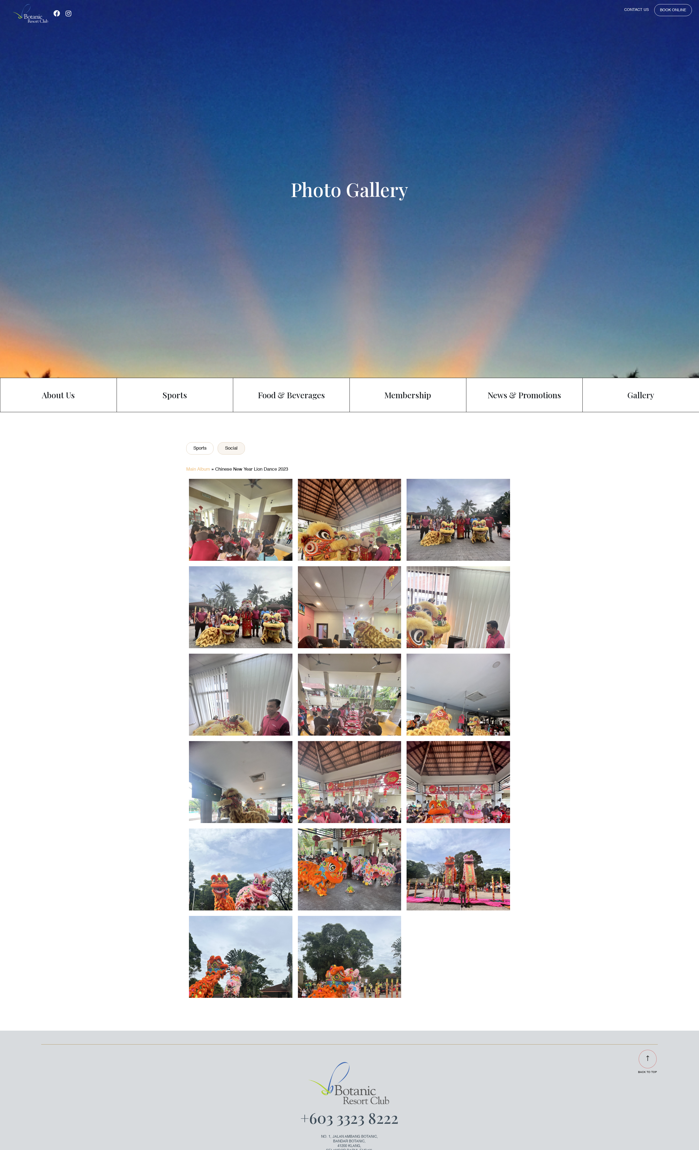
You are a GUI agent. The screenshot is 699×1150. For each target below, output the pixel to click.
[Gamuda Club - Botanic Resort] (30, 13)
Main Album (198, 469)
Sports (200, 448)
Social (231, 448)
